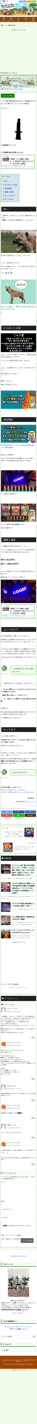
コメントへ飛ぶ (7, 95)
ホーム (4, 25)
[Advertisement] (18, 51)
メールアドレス (6, 1209)
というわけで (9, 196)
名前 (3, 1201)
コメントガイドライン (19, 987)
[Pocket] (6, 815)
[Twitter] (6, 811)
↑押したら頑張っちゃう (18, 1329)
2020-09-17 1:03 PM (13, 1045)
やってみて (8, 199)
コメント (3, 1182)
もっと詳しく (19, 1313)
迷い (5, 181)
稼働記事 (13, 25)
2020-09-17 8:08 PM (13, 1145)
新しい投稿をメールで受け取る (11, 1239)
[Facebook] (18, 811)
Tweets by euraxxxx (18, 1256)
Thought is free (29, 1364)
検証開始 (7, 188)
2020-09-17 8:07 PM (13, 1128)
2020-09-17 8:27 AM (13, 1011)
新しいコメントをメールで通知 (11, 1235)
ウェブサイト (5, 1217)
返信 (33, 1037)
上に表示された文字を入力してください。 (20, 1225)
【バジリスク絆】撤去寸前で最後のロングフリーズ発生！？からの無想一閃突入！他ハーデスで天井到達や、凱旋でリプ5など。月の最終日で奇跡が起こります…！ (23, 870)
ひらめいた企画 (10, 185)
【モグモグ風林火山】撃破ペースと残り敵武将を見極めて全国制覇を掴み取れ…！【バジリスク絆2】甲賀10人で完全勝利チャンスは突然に (23, 888)
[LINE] (18, 815)
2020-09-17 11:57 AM (14, 1089)
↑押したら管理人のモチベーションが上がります (17, 792)
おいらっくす (31, 801)
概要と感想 (8, 192)
